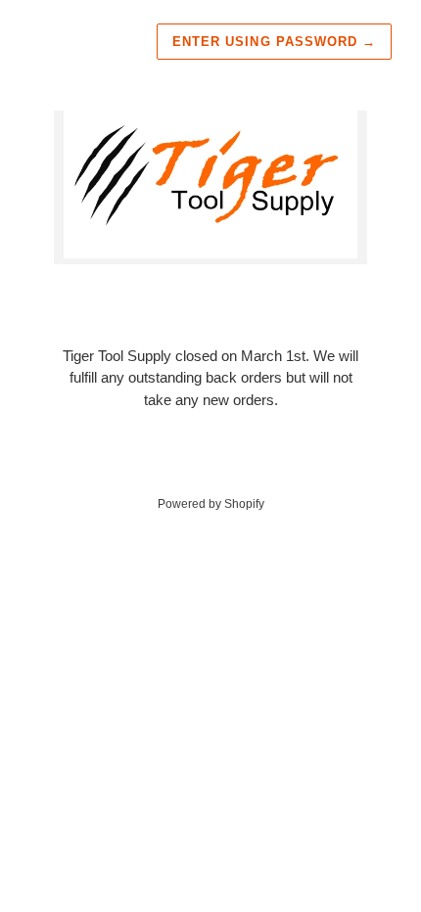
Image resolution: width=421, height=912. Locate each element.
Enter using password (274, 41)
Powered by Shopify (211, 504)
